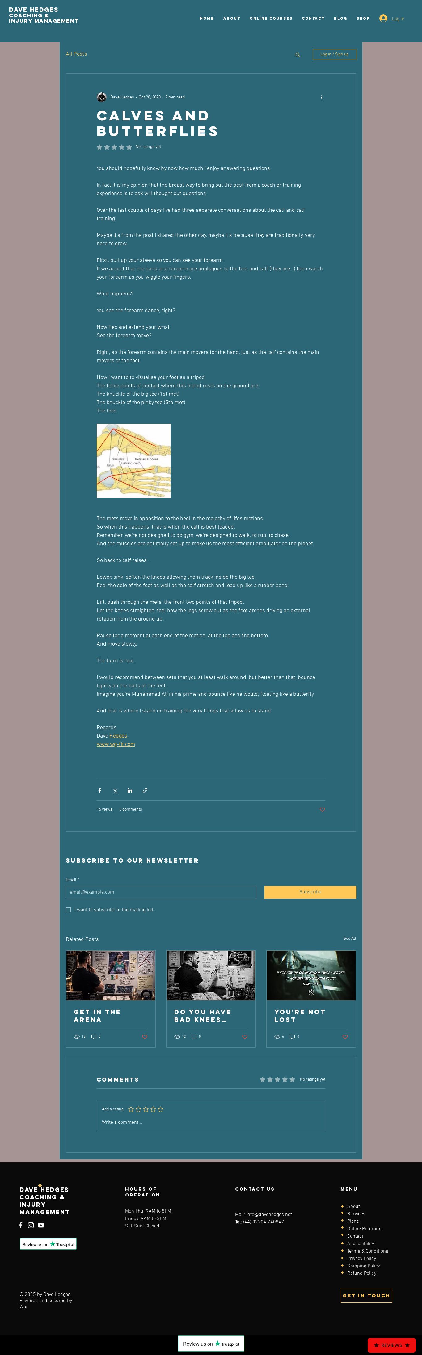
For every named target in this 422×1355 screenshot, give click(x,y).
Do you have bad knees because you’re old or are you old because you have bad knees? (210, 1015)
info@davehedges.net (269, 1215)
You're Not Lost (300, 1015)
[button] (298, 54)
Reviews (391, 1345)
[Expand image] (134, 461)
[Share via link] (145, 790)
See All (350, 938)
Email (72, 880)
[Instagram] (31, 1225)
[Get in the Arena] (110, 975)
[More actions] (321, 97)
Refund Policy (361, 1273)
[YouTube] (41, 1225)
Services (356, 1214)
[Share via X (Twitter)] (115, 790)
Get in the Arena (97, 1015)
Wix (23, 1307)
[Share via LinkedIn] (130, 790)
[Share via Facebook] (100, 790)
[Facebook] (21, 1225)
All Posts (76, 54)
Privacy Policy (361, 1259)
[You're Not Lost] (311, 975)
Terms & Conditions (367, 1251)
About (353, 1207)
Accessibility (360, 1244)
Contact (355, 1236)
